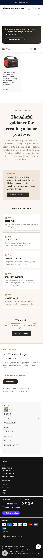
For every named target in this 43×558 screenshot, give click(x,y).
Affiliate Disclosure (9, 553)
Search (4, 485)
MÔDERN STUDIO (8, 476)
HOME (4, 465)
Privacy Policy (19, 551)
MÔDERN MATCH (8, 473)
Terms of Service (8, 549)
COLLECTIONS (7, 468)
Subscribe (10, 382)
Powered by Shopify (25, 553)
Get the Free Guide (18, 195)
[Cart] (34, 8)
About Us (5, 487)
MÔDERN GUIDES (8, 471)
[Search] (38, 14)
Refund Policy (7, 551)
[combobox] (21, 14)
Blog (3, 493)
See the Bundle (21, 334)
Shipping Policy (22, 549)
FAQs (4, 490)
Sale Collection (21, 2)
